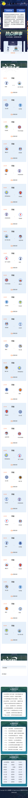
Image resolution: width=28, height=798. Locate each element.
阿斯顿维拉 (7, 196)
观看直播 (13, 52)
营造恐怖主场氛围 (8, 769)
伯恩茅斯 (21, 240)
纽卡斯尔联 (20, 87)
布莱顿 (20, 108)
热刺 (6, 86)
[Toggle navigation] (24, 3)
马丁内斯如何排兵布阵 (9, 779)
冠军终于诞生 (14, 774)
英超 (12, 78)
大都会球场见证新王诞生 (17, 764)
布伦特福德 (20, 130)
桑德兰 (6, 152)
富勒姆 (20, 152)
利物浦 (20, 218)
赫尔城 (6, 371)
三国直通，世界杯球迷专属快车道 (14, 712)
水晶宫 (20, 327)
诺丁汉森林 (7, 261)
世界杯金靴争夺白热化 (16, 772)
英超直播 (21, 10)
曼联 (6, 174)
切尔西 (6, 108)
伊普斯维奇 (20, 174)
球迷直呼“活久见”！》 (16, 777)
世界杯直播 (9, 10)
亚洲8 (14, 767)
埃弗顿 (6, 393)
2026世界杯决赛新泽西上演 (10, 764)
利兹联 (6, 130)
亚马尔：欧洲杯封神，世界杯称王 (14, 705)
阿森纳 (20, 196)
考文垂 (20, 349)
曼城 (6, 349)
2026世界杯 (6, 762)
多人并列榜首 (22, 772)
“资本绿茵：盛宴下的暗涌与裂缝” (14, 733)
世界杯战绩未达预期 (16, 781)
